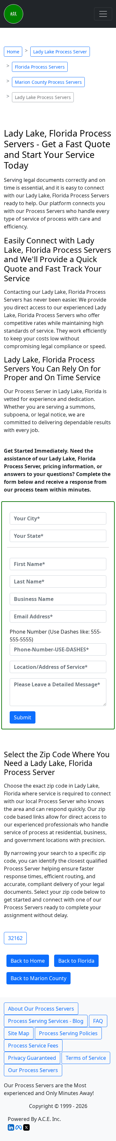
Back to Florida (76, 960)
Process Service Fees (33, 1045)
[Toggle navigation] (103, 13)
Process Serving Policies (68, 1033)
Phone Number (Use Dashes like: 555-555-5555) (55, 635)
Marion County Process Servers (48, 82)
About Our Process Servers (41, 1008)
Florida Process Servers (40, 67)
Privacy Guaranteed (32, 1057)
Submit (22, 717)
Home (13, 52)
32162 (15, 938)
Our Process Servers (33, 1070)
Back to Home (28, 960)
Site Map (18, 1033)
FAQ (98, 1021)
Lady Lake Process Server (60, 52)
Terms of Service (86, 1057)
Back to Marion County (38, 978)
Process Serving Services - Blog (45, 1021)
